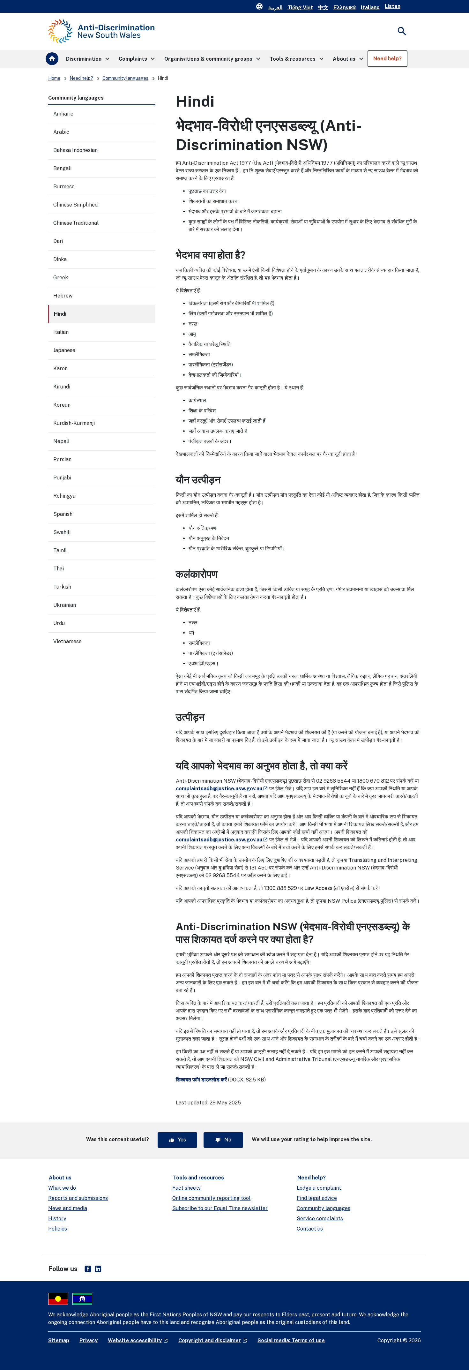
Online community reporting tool (211, 1198)
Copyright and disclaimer (212, 1340)
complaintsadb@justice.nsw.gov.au (222, 789)
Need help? (81, 78)
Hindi (60, 314)
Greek (60, 278)
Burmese (64, 187)
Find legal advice (317, 1198)
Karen (60, 368)
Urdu (59, 623)
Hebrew (62, 296)
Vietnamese (67, 641)
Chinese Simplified (75, 205)
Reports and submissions (78, 1198)
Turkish (62, 587)
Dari (58, 241)
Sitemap (58, 1340)
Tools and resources (198, 1178)
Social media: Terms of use (291, 1340)
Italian (61, 332)
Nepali (61, 441)
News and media (67, 1208)
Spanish (62, 514)
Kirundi (61, 387)
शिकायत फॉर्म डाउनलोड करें (201, 1080)
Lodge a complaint (319, 1188)
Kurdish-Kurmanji (74, 423)
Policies (57, 1229)
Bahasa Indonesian (75, 150)
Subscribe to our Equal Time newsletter (220, 1208)
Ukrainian (64, 605)
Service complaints (320, 1219)
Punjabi (62, 478)
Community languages (125, 78)
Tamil (60, 550)
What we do (62, 1188)
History (57, 1219)
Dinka (60, 259)
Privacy (88, 1340)
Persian (62, 459)
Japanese (64, 350)
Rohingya (64, 496)
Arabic (61, 132)
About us (60, 1178)
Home (54, 78)
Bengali (62, 168)
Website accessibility (138, 1340)
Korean (62, 405)
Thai (58, 569)
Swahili (62, 532)
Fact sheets (186, 1188)
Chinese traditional (76, 223)
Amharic (63, 114)
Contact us (310, 1229)
